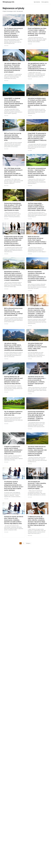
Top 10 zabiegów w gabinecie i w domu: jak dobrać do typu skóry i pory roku (13, 413)
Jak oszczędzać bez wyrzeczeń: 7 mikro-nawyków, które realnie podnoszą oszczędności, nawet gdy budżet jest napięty (37, 485)
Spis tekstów (37, 2)
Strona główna (44, 2)
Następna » (28, 543)
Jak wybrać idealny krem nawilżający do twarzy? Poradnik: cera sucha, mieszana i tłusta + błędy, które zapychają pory (37, 347)
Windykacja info (8, 2)
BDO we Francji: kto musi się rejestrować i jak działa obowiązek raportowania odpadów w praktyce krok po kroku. (13, 137)
